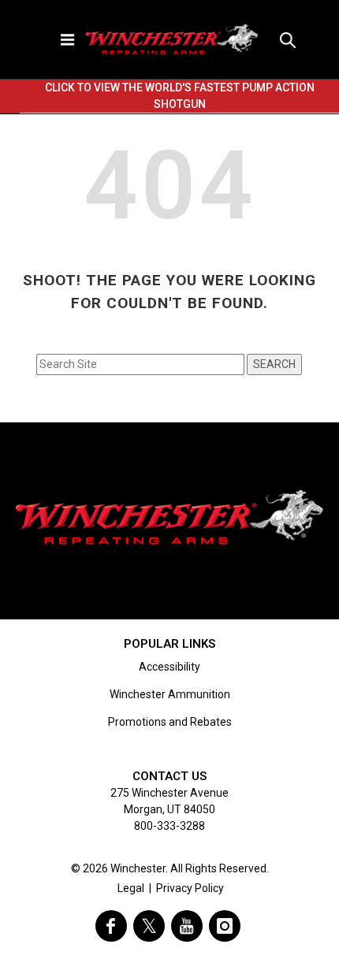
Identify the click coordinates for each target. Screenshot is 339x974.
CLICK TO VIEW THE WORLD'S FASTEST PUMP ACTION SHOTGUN (180, 95)
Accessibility (169, 666)
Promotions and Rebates (170, 722)
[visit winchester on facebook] (111, 926)
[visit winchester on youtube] (187, 926)
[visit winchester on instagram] (224, 926)
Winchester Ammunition (170, 694)
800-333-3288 (169, 826)
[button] (288, 39)
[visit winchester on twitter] (149, 926)
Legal (130, 888)
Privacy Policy (190, 888)
